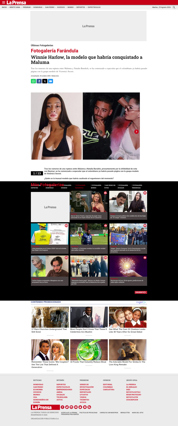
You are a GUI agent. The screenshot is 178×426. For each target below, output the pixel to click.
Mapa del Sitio (137, 413)
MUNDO (36, 394)
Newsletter (125, 413)
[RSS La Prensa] (89, 407)
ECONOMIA (38, 389)
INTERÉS (60, 380)
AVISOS (83, 402)
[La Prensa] (42, 407)
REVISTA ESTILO (133, 392)
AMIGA (59, 392)
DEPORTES (61, 384)
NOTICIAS (37, 380)
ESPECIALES (85, 389)
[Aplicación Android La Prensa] (85, 407)
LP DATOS (84, 394)
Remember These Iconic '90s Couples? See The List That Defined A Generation (50, 364)
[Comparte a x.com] (44, 81)
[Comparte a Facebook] (39, 81)
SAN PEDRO (38, 387)
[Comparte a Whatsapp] (33, 81)
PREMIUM (84, 380)
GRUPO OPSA (131, 380)
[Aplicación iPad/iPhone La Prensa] (80, 407)
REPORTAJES (85, 392)
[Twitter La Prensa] (67, 407)
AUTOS (60, 400)
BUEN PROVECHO (133, 394)
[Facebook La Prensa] (62, 407)
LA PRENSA (131, 384)
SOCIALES (61, 394)
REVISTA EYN (132, 397)
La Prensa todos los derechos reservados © (45, 413)
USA (35, 397)
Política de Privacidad (88, 413)
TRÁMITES (84, 400)
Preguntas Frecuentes (70, 414)
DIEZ (128, 389)
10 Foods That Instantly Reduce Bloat (88, 362)
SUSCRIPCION (132, 400)
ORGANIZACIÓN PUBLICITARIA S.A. (45, 418)
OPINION (106, 380)
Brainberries (50, 335)
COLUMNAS (108, 387)
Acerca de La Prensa (69, 413)
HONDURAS (38, 384)
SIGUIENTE (139, 292)
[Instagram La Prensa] (71, 407)
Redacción (55, 76)
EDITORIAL (107, 384)
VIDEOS (83, 397)
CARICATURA (108, 389)
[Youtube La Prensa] (76, 407)
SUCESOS (37, 392)
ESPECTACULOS (63, 387)
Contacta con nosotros (109, 413)
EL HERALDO (131, 387)
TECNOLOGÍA (62, 397)
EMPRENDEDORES (64, 389)
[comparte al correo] (50, 81)
